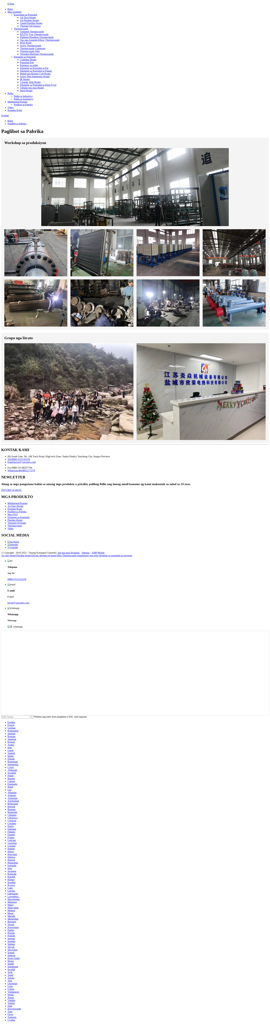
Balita (10, 93)
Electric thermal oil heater (43, 555)
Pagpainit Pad (27, 62)
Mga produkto (15, 12)
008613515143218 (17, 579)
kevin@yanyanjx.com (18, 602)
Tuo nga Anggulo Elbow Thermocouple (40, 40)
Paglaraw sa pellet (29, 65)
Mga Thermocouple (67, 555)
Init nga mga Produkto (69, 552)
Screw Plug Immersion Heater (35, 76)
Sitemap (86, 552)
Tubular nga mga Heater (32, 87)
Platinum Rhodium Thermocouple (37, 37)
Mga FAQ (13, 514)
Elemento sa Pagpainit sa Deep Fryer (38, 85)
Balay (10, 9)
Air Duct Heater (28, 17)
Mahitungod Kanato (17, 101)
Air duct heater (8, 555)
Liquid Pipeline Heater (31, 23)
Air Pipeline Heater (29, 20)
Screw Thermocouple (30, 45)
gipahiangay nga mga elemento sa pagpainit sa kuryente (104, 555)
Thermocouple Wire (30, 51)
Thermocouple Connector (32, 48)
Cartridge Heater (28, 59)
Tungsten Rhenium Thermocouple (37, 54)
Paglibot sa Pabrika (23, 104)
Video (10, 107)
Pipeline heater (23, 555)
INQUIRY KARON (11, 490)
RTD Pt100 (25, 43)
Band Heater (26, 90)
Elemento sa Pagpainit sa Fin (34, 68)
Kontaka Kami (15, 110)
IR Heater (25, 79)
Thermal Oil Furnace (30, 26)
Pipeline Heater (15, 520)
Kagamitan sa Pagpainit (25, 14)
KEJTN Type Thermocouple (34, 34)
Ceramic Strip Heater (30, 82)
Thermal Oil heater (17, 523)
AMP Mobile (98, 552)
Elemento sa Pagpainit (25, 57)
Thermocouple (21, 28)
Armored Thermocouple (32, 31)
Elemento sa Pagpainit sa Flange (36, 71)
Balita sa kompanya (23, 99)
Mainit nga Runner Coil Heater (35, 73)
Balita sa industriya (23, 96)
